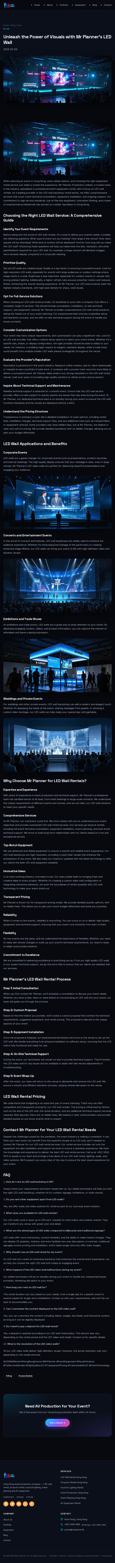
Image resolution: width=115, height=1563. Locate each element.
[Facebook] (5, 1503)
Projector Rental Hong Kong (74, 1482)
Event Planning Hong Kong (73, 1498)
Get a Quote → (57, 1422)
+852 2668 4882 (72, 1524)
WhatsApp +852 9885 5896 (94, 1525)
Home (37, 5)
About (50, 5)
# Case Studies (26, 1376)
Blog (95, 5)
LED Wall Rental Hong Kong (74, 1477)
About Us (7, 1519)
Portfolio (64, 5)
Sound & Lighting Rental (72, 1487)
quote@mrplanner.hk (74, 1529)
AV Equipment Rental (71, 1503)
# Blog (9, 1376)
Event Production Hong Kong (74, 1492)
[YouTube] (18, 1503)
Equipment (80, 5)
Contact (108, 5)
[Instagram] (25, 1503)
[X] (12, 1503)
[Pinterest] (31, 1503)
